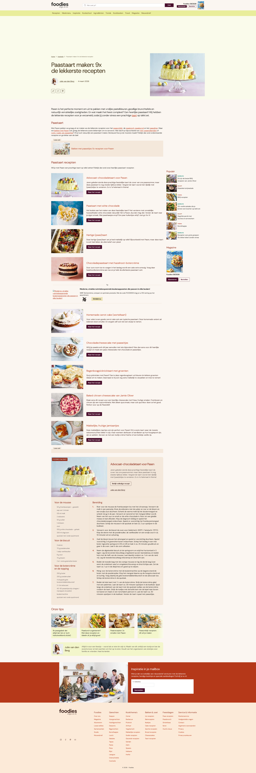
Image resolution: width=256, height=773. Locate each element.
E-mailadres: (137, 682)
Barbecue (129, 719)
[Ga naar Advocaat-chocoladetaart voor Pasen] (67, 185)
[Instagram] (60, 739)
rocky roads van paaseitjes (62, 133)
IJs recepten (149, 716)
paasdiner (154, 128)
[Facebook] (65, 739)
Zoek (169, 5)
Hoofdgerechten (115, 722)
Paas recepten (168, 716)
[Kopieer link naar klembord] (53, 91)
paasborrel (139, 128)
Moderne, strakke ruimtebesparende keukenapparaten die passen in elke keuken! (115, 289)
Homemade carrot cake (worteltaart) (106, 314)
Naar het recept (94, 192)
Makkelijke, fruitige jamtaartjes (102, 425)
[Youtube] (75, 739)
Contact (181, 722)
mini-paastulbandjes (148, 130)
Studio (96, 732)
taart (134, 115)
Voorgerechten (114, 719)
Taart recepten (150, 738)
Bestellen (192, 6)
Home (53, 57)
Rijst (110, 751)
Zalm (127, 745)
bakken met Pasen (61, 130)
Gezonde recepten (132, 738)
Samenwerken (99, 729)
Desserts (112, 726)
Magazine (97, 719)
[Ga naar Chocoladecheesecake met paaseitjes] (67, 349)
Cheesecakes (150, 735)
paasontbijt (118, 128)
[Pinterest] (70, 739)
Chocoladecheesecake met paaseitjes (107, 342)
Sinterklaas (167, 722)
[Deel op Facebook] (58, 91)
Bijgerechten (113, 729)
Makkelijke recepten (133, 732)
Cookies (181, 732)
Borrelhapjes (113, 732)
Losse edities (98, 726)
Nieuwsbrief (98, 735)
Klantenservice (183, 716)
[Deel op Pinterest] (63, 91)
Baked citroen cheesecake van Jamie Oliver (110, 395)
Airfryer (128, 726)
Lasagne (112, 754)
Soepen (111, 716)
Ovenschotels (114, 758)
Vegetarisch (130, 729)
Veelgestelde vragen (185, 719)
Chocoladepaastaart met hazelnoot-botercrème (112, 263)
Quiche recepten (151, 729)
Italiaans (129, 751)
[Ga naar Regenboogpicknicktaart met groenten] (67, 377)
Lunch (111, 735)
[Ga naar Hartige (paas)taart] (67, 241)
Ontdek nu (97, 299)
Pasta (111, 745)
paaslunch (130, 128)
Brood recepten (150, 732)
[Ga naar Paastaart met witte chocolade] (67, 213)
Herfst (128, 754)
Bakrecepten (149, 719)
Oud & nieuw (167, 729)
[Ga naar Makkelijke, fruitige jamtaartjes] (67, 433)
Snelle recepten (131, 735)
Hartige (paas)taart (96, 235)
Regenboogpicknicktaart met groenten (107, 370)
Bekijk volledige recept (121, 484)
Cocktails (112, 761)
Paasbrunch (167, 719)
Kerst (164, 726)
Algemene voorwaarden (187, 726)
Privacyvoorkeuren (185, 735)
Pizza (111, 748)
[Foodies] (65, 5)
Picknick (129, 722)
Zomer (128, 716)
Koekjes (147, 722)
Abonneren (182, 6)
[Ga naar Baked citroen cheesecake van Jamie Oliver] (67, 405)
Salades (112, 738)
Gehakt (128, 742)
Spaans (128, 748)
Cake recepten (150, 726)
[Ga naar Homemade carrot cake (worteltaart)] (67, 321)
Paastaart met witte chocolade (103, 205)
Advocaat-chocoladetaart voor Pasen (106, 177)
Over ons (97, 716)
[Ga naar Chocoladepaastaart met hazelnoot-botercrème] (67, 269)
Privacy (181, 729)
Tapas (111, 742)
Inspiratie (60, 57)
